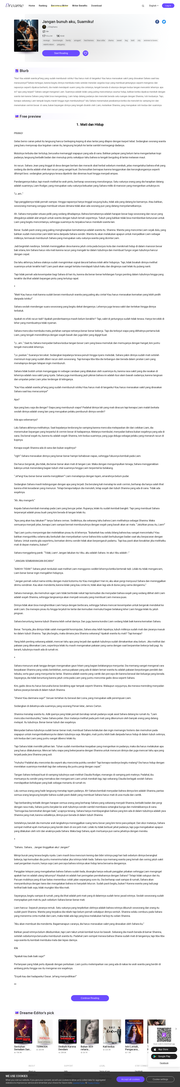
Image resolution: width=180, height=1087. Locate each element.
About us (32, 1071)
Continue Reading (90, 998)
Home (32, 5)
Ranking (43, 5)
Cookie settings (160, 1079)
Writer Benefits (79, 5)
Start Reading (61, 53)
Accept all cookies (130, 1079)
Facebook (164, 1063)
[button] (61, 53)
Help (66, 1071)
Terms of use (104, 1071)
